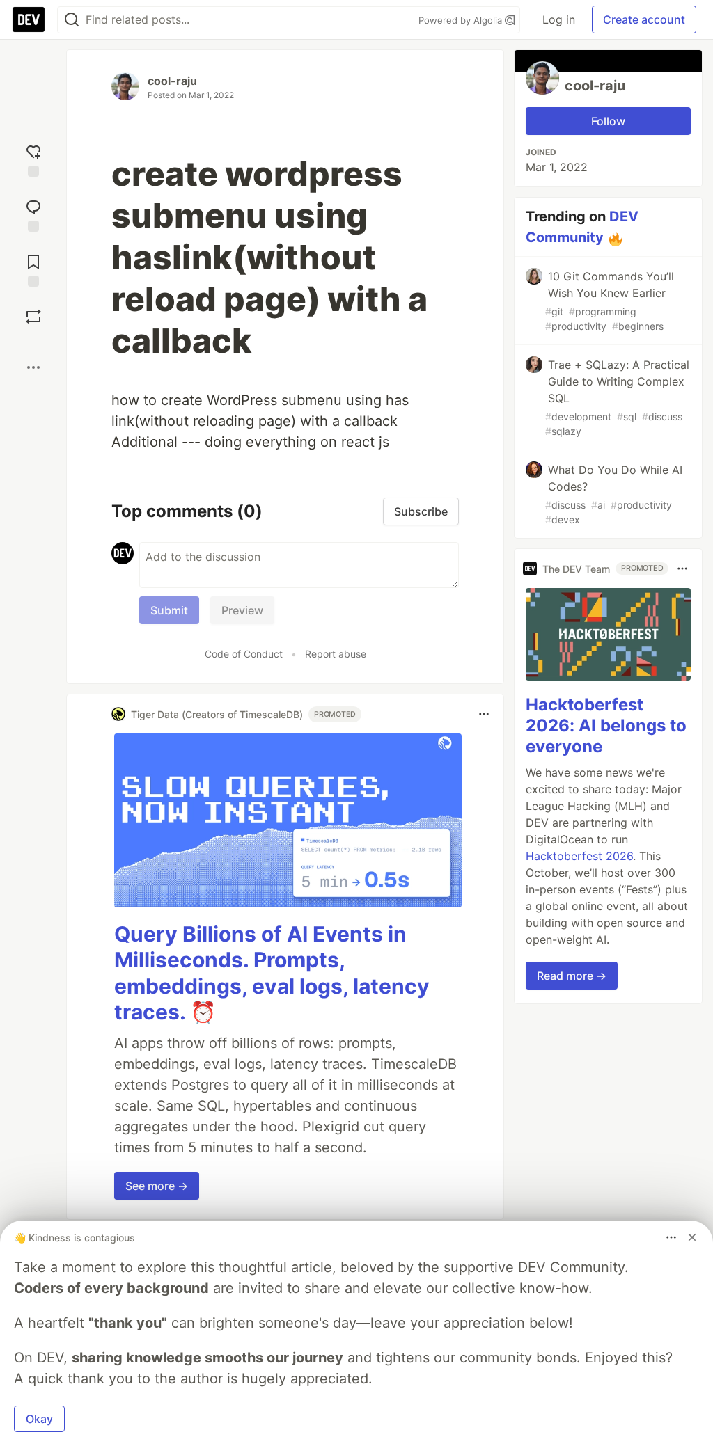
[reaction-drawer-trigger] (33, 159)
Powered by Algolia (461, 20)
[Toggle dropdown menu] (484, 714)
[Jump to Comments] (33, 214)
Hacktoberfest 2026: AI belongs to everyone (606, 725)
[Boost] (33, 316)
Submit (169, 610)
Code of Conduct (244, 654)
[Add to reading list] (33, 269)
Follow (608, 121)
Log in (558, 19)
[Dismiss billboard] (692, 1237)
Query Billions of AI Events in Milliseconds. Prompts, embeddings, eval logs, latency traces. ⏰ (272, 973)
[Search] (72, 20)
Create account (644, 19)
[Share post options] (33, 367)
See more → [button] (156, 1186)
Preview (242, 610)
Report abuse (335, 654)
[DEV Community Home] (28, 19)
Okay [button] (39, 1419)
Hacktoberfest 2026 (579, 856)
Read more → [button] (571, 976)
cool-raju (172, 81)
